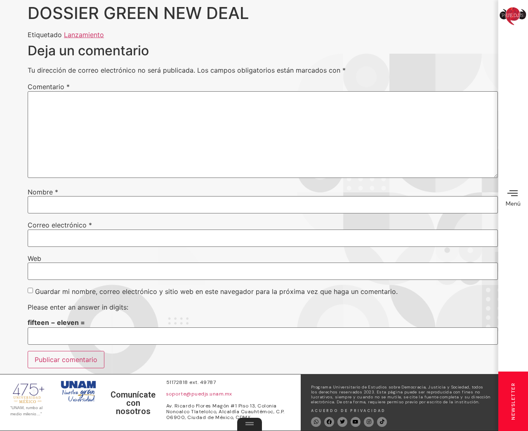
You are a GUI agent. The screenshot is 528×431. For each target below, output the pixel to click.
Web (34, 258)
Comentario (49, 86)
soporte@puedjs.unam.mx (199, 394)
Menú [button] (513, 203)
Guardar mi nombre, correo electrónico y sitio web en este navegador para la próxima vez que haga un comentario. (216, 291)
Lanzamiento (84, 35)
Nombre (43, 192)
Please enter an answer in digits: (78, 307)
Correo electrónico (60, 225)
